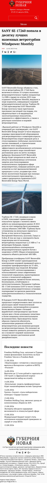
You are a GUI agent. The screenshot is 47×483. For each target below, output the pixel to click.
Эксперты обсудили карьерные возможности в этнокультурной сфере (21, 410)
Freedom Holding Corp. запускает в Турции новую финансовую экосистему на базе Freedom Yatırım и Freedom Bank (23, 354)
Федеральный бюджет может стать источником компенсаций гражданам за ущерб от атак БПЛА (22, 419)
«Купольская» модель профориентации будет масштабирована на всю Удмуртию (23, 385)
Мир (3, 48)
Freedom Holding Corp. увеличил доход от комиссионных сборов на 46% (23, 401)
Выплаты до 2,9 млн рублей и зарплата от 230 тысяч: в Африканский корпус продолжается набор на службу (23, 375)
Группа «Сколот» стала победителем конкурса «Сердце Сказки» (20, 393)
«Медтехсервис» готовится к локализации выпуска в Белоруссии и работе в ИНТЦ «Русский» (23, 365)
